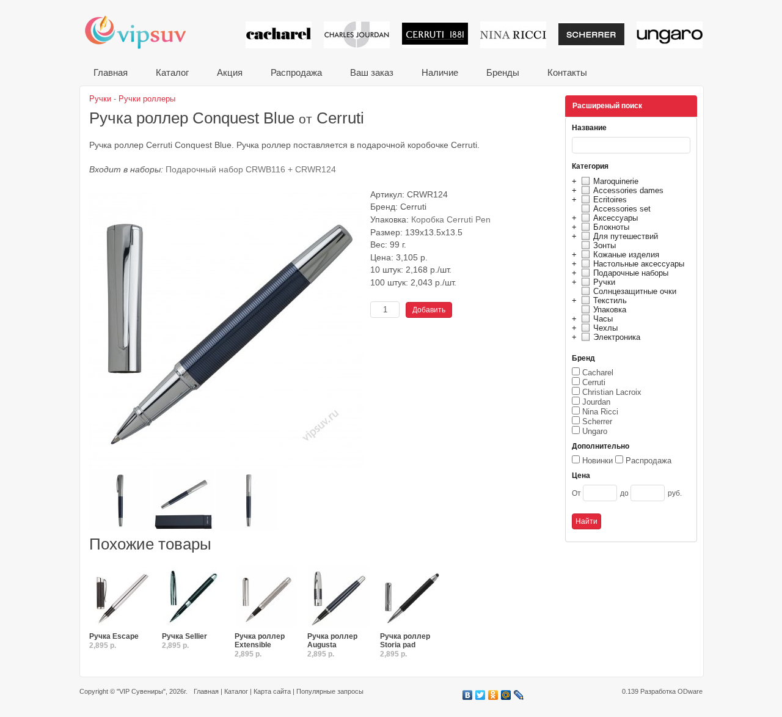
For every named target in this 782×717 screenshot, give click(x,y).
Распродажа (296, 72)
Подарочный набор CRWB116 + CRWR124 (251, 169)
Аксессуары (615, 217)
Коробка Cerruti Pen (451, 219)
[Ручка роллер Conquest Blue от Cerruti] (226, 464)
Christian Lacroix (611, 392)
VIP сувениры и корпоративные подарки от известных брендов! (143, 32)
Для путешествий (625, 236)
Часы (603, 318)
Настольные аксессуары (638, 263)
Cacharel (597, 372)
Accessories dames (628, 190)
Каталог (172, 72)
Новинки (597, 460)
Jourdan (596, 401)
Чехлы (605, 328)
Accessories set (622, 208)
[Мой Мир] (506, 695)
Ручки (604, 282)
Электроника (616, 337)
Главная (110, 72)
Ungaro (594, 431)
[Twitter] (480, 695)
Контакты (567, 72)
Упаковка (609, 309)
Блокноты (611, 227)
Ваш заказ (371, 72)
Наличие (440, 72)
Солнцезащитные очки (634, 291)
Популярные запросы (330, 691)
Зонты (604, 245)
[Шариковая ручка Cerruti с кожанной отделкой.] (193, 597)
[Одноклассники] (493, 695)
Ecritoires (610, 199)
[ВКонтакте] (467, 695)
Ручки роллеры (147, 98)
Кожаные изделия (626, 254)
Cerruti (593, 382)
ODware (690, 691)
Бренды (502, 72)
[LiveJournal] (519, 695)
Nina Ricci (600, 411)
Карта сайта (272, 691)
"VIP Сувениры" (141, 691)
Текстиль (610, 300)
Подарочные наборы (630, 273)
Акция (230, 72)
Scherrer (597, 421)
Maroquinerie (615, 181)
